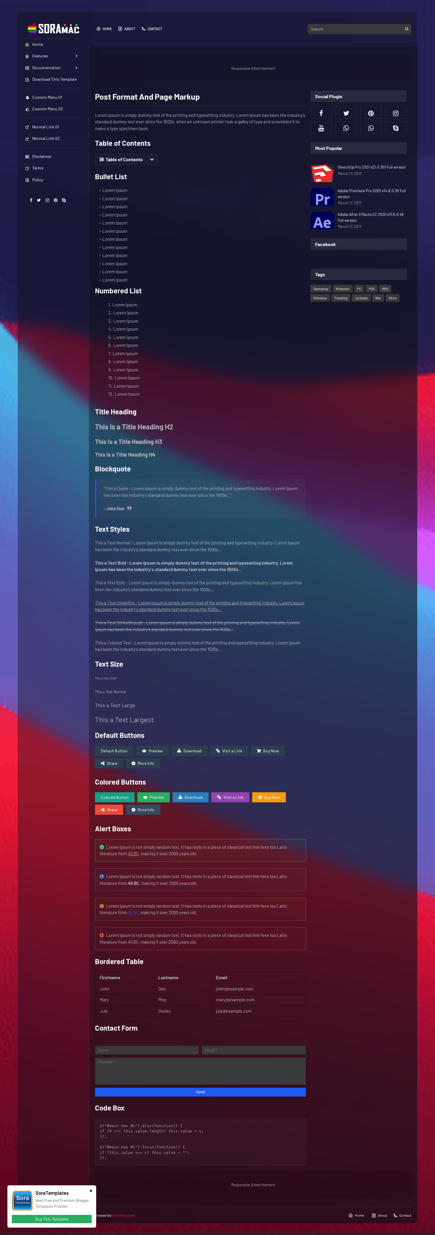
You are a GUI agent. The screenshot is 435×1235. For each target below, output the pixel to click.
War (378, 298)
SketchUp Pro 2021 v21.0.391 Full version (372, 167)
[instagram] (47, 200)
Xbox (393, 298)
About (129, 29)
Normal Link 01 (45, 126)
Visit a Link (232, 750)
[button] (126, 159)
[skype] (64, 200)
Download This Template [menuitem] (54, 79)
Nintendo (343, 289)
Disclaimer (41, 156)
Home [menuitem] (37, 44)
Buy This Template (51, 1218)
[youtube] (321, 127)
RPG (385, 289)
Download (192, 750)
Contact (155, 29)
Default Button (114, 750)
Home (107, 29)
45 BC (133, 912)
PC (359, 289)
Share (112, 763)
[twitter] (39, 200)
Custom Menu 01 (47, 97)
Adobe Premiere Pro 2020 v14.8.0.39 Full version (372, 193)
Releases (320, 298)
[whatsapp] (346, 127)
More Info (146, 763)
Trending (340, 298)
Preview (156, 750)
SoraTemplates (123, 1215)
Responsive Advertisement (253, 68)
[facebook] (31, 200)
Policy (37, 179)
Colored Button (115, 797)
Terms (38, 167)
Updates (361, 298)
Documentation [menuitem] (46, 67)
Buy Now (271, 750)
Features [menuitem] (40, 55)
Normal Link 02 (46, 138)
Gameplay (320, 289)
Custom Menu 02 (47, 108)
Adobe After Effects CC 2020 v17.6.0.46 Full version (371, 217)
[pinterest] (55, 200)
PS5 (372, 289)
